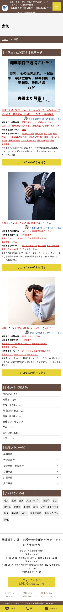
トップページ (9, 593)
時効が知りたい (10, 393)
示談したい (6, 126)
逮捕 (47, 140)
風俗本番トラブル (39, 238)
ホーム (5, 39)
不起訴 (31, 133)
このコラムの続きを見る (31, 162)
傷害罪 (46, 500)
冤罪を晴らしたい (29, 122)
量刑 (52, 140)
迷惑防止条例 (14, 140)
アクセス (37, 572)
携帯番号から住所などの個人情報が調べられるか (26, 223)
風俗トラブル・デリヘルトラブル (16, 238)
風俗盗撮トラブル (9, 242)
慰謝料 (25, 137)
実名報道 (42, 351)
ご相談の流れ (9, 596)
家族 (55, 133)
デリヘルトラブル (29, 245)
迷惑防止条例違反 (28, 140)
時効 (35, 506)
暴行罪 (7, 506)
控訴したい (8, 427)
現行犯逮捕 (34, 137)
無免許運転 (36, 513)
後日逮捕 (18, 137)
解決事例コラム (46, 593)
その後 (25, 133)
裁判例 (4, 140)
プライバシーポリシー (49, 596)
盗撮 (13, 500)
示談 (51, 137)
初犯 (6, 519)
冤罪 (45, 133)
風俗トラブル (32, 249)
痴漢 (24, 129)
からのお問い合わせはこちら (31, 582)
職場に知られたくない (22, 126)
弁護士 (17, 506)
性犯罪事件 (27, 235)
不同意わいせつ (19, 513)
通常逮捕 (41, 140)
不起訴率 (39, 133)
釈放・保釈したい (52, 126)
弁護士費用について (30, 596)
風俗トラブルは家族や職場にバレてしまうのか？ (26, 328)
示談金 (57, 137)
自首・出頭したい (12, 416)
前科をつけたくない (47, 122)
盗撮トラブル (20, 249)
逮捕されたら (38, 126)
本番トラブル (7, 249)
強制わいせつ (7, 137)
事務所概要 (27, 572)
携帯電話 (55, 245)
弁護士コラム (27, 593)
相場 (46, 137)
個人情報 (42, 245)
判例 (50, 133)
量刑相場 (5, 144)
